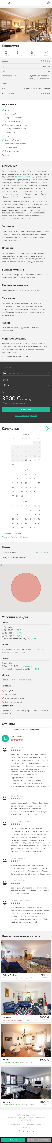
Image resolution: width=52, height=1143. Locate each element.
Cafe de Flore (15, 185)
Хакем (6, 1059)
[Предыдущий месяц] (41, 428)
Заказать (13, 1140)
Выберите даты (15, 373)
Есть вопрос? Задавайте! (26, 416)
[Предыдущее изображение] (4, 956)
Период (6, 367)
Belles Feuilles (10, 975)
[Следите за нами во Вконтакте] (32, 1131)
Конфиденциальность (35, 1124)
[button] (50, 25)
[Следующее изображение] (48, 956)
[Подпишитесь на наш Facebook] (19, 1131)
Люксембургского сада (24, 177)
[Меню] (3, 3)
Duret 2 (6, 1102)
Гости (5, 379)
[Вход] (48, 3)
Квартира (18, 978)
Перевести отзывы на (26, 729)
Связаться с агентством (38, 1140)
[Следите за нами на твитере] (23, 1131)
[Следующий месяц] (47, 428)
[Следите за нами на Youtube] (28, 1131)
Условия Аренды (14, 1124)
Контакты (26, 1127)
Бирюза (7, 1017)
